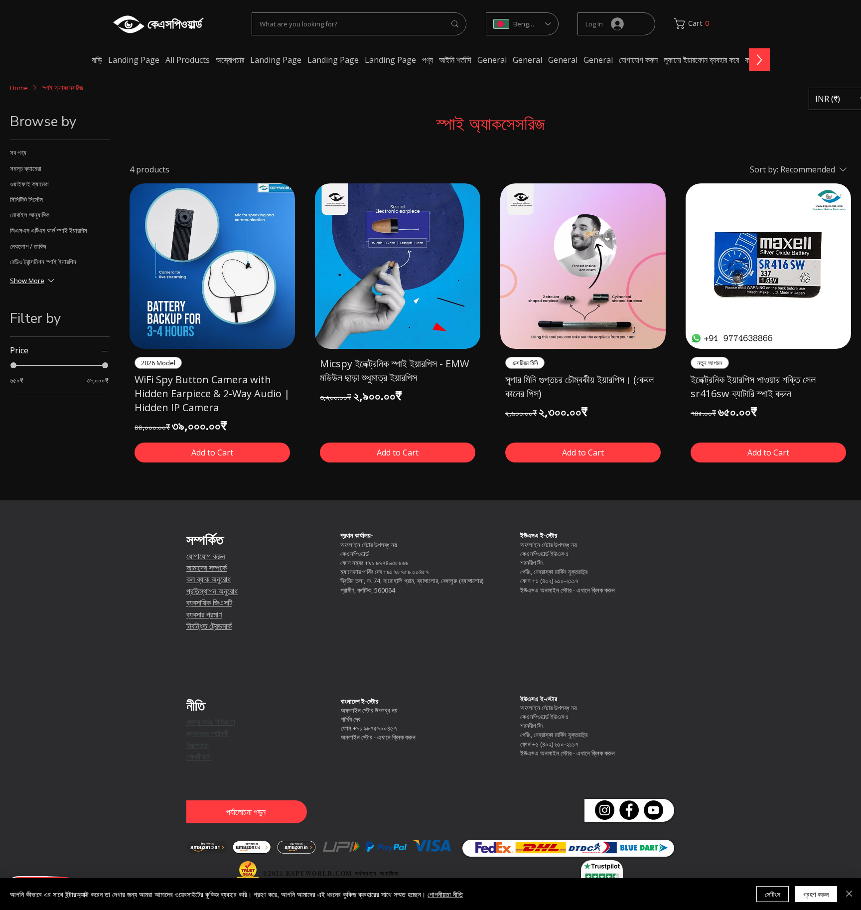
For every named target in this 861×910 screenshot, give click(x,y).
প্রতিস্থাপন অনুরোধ (212, 591)
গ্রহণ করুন (816, 894)
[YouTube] (653, 810)
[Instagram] (604, 810)
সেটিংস (772, 894)
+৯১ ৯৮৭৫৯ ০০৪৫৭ (406, 571)
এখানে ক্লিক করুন (595, 590)
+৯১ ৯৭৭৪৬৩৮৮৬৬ (386, 562)
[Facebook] (629, 810)
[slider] (13, 365)
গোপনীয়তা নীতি (445, 894)
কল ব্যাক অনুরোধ (208, 579)
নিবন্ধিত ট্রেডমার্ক (209, 626)
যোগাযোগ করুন (205, 556)
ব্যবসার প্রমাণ (204, 614)
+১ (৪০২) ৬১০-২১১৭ (555, 580)
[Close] (849, 894)
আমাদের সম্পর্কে (206, 568)
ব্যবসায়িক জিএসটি (209, 602)
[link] (695, 23)
